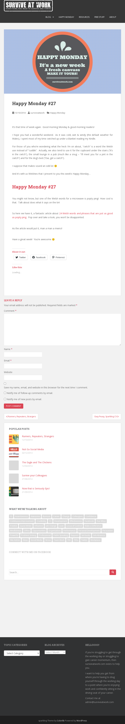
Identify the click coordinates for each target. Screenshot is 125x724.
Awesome (35, 516)
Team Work (59, 540)
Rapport (74, 535)
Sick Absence (99, 535)
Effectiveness (76, 521)
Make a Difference (93, 525)
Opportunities (39, 530)
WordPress (81, 720)
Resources (84, 17)
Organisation (55, 530)
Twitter (84, 540)
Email (8, 360)
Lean (61, 525)
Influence (39, 525)
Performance (69, 530)
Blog (48, 17)
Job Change (51, 525)
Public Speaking (61, 535)
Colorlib (60, 720)
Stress (48, 540)
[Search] (113, 572)
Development (60, 521)
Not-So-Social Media (33, 449)
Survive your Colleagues (34, 475)
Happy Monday (66, 17)
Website (8, 372)
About (112, 17)
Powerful (14, 535)
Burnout (46, 516)
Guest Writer (26, 525)
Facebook (89, 521)
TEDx (76, 540)
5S (11, 516)
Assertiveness (21, 516)
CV (50, 521)
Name (8, 349)
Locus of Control (74, 525)
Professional (45, 535)
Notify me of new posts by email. (24, 399)
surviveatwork (37, 112)
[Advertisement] (62, 606)
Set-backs (85, 535)
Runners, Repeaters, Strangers (38, 436)
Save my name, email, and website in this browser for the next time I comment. (46, 387)
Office (27, 530)
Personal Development (89, 530)
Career (56, 516)
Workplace (95, 540)
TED (69, 540)
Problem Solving (28, 535)
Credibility (41, 521)
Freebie (13, 525)
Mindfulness (15, 530)
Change (65, 516)
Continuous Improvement (22, 521)
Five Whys (101, 521)
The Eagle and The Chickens (37, 462)
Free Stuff (99, 17)
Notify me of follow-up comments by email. (30, 393)
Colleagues (77, 516)
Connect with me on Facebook (30, 552)
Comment (10, 310)
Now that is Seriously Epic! (36, 488)
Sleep (25, 540)
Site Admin (15, 540)
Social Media (36, 540)
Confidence (91, 516)
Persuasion (108, 530)
